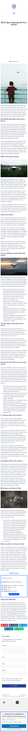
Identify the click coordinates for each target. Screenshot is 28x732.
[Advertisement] (14, 41)
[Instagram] (17, 702)
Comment (5, 645)
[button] (14, 13)
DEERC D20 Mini (14, 573)
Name (3, 657)
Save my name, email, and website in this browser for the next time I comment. (12, 679)
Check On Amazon (14, 594)
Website (4, 670)
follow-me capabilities (19, 225)
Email (3, 663)
